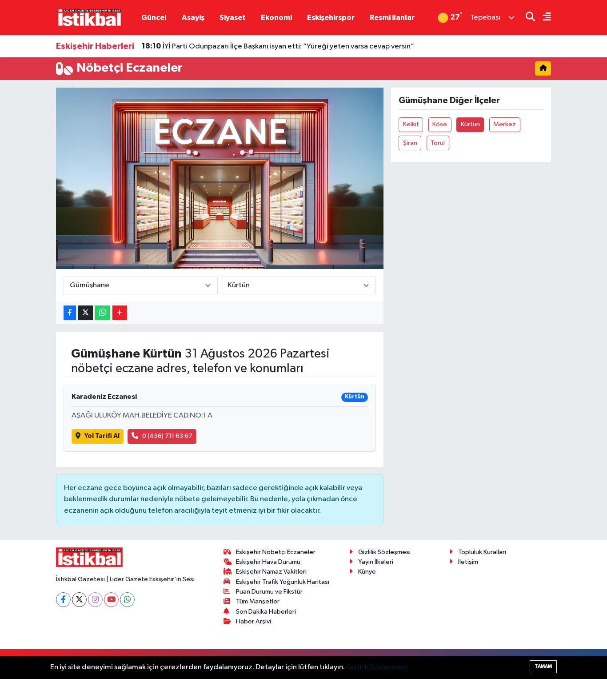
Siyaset (233, 17)
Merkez (504, 124)
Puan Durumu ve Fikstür (269, 591)
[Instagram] (95, 599)
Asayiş (193, 17)
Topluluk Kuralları (482, 552)
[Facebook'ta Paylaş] (70, 312)
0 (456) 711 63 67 (167, 436)
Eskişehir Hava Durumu (268, 561)
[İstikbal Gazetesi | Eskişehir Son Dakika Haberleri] (89, 17)
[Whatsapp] (127, 599)
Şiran (410, 143)
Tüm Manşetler (258, 601)
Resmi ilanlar (392, 17)
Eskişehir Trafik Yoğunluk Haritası (282, 582)
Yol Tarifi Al (102, 436)
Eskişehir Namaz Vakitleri (271, 571)
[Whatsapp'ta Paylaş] (102, 312)
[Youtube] (111, 599)
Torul (438, 143)
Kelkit (411, 124)
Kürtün (470, 124)
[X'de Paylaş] (85, 312)
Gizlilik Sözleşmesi (384, 552)
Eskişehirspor (331, 17)
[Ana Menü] (543, 17)
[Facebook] (63, 599)
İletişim (468, 561)
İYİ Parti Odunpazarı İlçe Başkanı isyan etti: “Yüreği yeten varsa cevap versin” (278, 46)
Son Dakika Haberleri (266, 611)
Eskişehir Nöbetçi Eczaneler (275, 552)
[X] (79, 599)
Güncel (154, 17)
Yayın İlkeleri (375, 561)
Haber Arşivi (253, 621)
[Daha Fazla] (119, 312)
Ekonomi (276, 17)
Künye (367, 571)
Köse (439, 124)
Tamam (543, 666)
